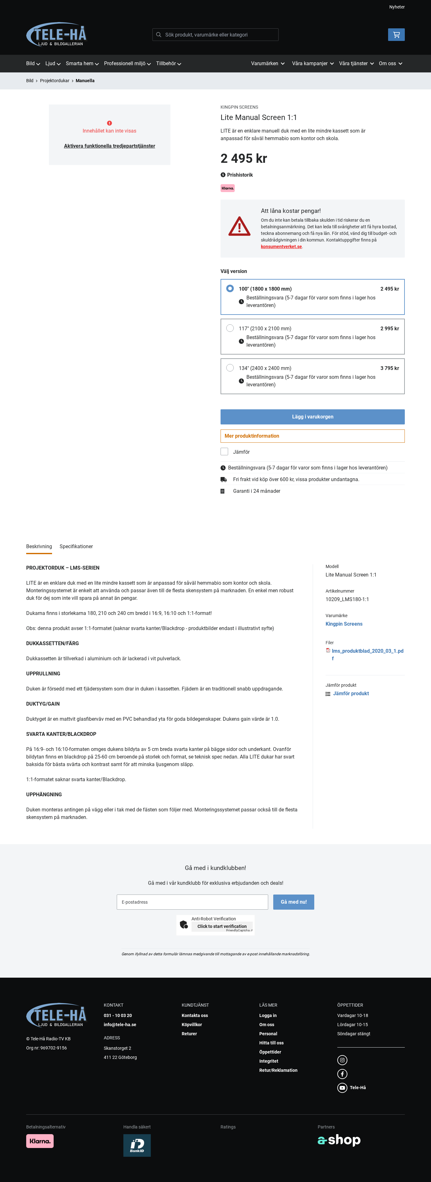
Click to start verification (222, 926)
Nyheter (397, 6)
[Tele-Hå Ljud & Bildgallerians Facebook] (369, 1074)
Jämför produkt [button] (350, 693)
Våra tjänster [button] (353, 63)
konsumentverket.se (281, 246)
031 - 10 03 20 (118, 1015)
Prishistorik (239, 175)
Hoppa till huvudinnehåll (213, 8)
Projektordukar (54, 80)
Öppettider (270, 1051)
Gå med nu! (294, 902)
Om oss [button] (387, 63)
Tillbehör (166, 63)
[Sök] (158, 34)
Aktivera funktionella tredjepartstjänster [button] (109, 146)
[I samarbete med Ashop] (339, 1140)
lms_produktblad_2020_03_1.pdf (368, 655)
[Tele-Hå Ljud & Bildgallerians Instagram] (369, 1060)
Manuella (85, 80)
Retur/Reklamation (278, 1070)
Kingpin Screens (344, 624)
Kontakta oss (195, 1015)
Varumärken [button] (264, 63)
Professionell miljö (124, 63)
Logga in (268, 1015)
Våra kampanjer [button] (310, 63)
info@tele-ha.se (120, 1024)
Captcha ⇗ (239, 930)
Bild (30, 63)
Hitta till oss (271, 1042)
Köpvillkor (192, 1024)
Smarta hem (79, 63)
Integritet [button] (268, 1061)
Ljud (50, 63)
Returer (189, 1033)
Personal (268, 1033)
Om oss (266, 1024)
